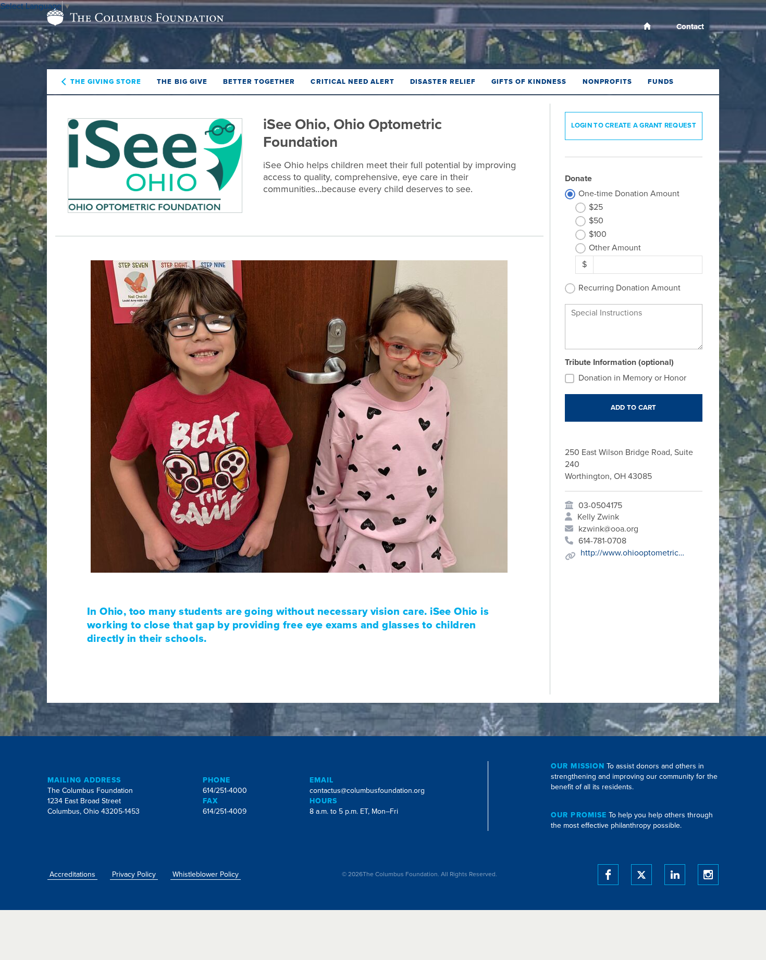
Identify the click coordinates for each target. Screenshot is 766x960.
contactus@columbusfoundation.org (367, 790)
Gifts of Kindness (529, 82)
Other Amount (615, 248)
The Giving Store (106, 82)
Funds (661, 82)
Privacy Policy (134, 874)
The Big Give (182, 82)
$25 (596, 207)
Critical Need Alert (352, 82)
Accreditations (72, 874)
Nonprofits (607, 82)
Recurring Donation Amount (629, 288)
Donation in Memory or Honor (632, 378)
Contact (690, 26)
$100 (598, 234)
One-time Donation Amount (628, 193)
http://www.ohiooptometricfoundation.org (632, 553)
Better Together (259, 82)
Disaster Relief (443, 82)
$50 (596, 221)
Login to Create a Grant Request (633, 125)
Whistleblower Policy (205, 874)
